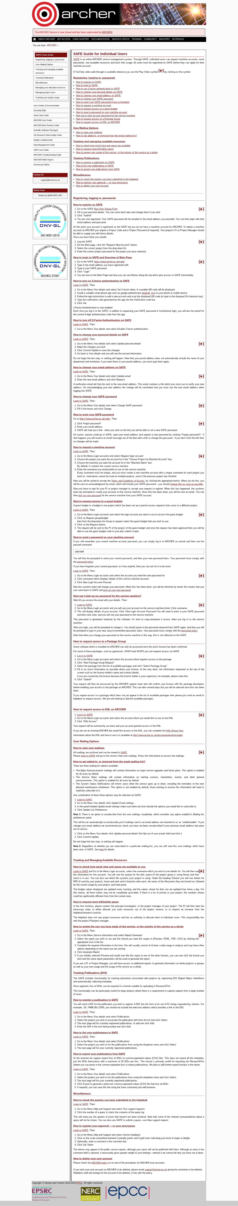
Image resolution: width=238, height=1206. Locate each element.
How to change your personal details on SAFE (99, 92)
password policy (85, 562)
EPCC (79, 1183)
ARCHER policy (99, 1162)
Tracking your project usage (47, 97)
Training (137, 39)
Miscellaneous (42, 83)
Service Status (120, 39)
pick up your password (89, 495)
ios (152, 293)
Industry (164, 39)
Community (150, 39)
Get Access (63, 39)
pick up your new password (117, 590)
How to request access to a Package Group (98, 119)
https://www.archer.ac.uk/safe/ (109, 261)
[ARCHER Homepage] (35, 39)
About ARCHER (46, 39)
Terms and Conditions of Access (127, 480)
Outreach (178, 39)
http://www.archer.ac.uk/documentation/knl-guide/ (158, 735)
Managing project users (45, 92)
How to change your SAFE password (94, 99)
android (146, 293)
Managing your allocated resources (50, 87)
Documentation (100, 39)
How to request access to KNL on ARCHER (98, 122)
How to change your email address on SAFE (98, 95)
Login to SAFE (80, 285)
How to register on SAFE (88, 82)
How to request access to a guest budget (96, 108)
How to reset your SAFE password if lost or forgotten (102, 102)
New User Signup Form (105, 209)
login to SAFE (88, 755)
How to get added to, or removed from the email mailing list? (106, 135)
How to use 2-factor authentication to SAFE (98, 88)
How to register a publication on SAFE (95, 162)
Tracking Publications (45, 78)
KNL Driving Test (174, 730)
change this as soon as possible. (187, 484)
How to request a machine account (93, 105)
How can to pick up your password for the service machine (105, 115)
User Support (81, 39)
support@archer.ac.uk (50, 180)
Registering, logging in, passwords (50, 60)
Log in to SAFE (85, 656)
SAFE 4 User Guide (44, 55)
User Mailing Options (44, 64)
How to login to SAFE (87, 85)
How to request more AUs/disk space (94, 149)
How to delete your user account (92, 186)
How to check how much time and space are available (103, 145)
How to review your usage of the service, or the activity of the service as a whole (117, 152)
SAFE (76, 59)
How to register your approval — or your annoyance (102, 182)
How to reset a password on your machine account (101, 112)
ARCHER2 (107, 32)
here (101, 849)
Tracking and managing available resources (99, 141)
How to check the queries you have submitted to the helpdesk (107, 179)
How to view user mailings (89, 132)
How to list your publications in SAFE (95, 165)
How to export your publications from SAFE (98, 169)
